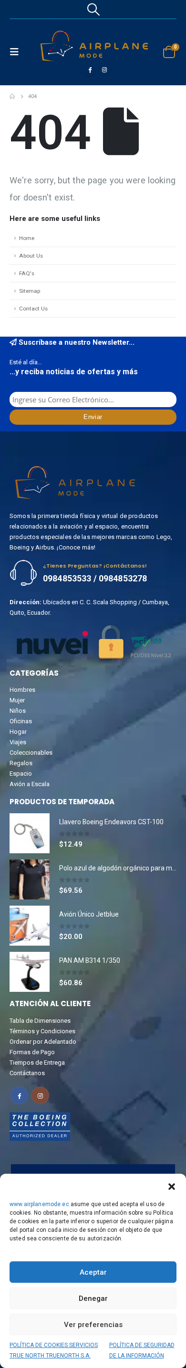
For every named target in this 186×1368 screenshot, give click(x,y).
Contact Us (33, 308)
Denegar (93, 1298)
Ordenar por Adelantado (43, 1041)
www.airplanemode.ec (39, 1204)
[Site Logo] (94, 46)
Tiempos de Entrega (37, 1062)
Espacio (21, 773)
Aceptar (93, 1272)
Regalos (21, 763)
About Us (31, 255)
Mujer (17, 700)
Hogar (18, 731)
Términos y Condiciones (42, 1031)
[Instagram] (104, 69)
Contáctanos (27, 1073)
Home (26, 238)
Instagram (40, 1095)
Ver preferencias (93, 1324)
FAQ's (26, 273)
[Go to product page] (30, 833)
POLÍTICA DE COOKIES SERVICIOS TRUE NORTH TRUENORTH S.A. (54, 1350)
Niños (18, 710)
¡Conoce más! (76, 547)
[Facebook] (89, 69)
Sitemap (29, 291)
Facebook (19, 1095)
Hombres (22, 689)
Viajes (18, 742)
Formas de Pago (32, 1052)
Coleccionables (31, 752)
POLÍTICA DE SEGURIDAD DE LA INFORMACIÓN (142, 1350)
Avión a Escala (30, 784)
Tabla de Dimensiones (40, 1020)
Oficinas (21, 721)
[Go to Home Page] (12, 96)
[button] (171, 1185)
